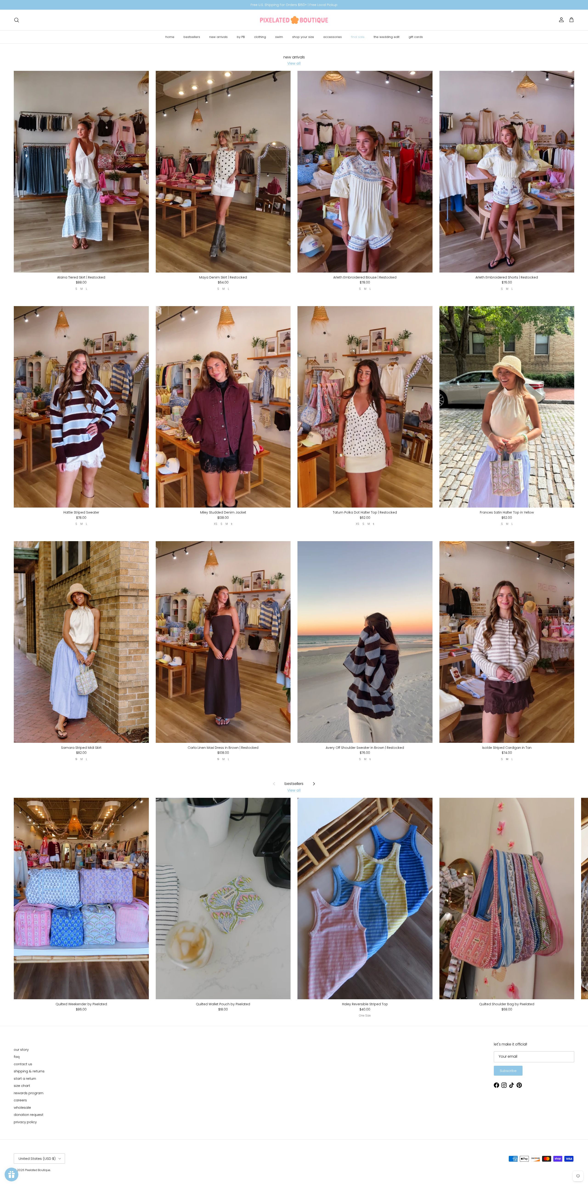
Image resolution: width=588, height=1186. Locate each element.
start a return (25, 1078)
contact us (23, 1064)
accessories (332, 37)
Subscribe (508, 1070)
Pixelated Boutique (37, 1170)
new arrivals (218, 37)
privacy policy (25, 1122)
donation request (28, 1114)
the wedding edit (386, 37)
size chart (22, 1085)
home (169, 37)
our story (21, 1049)
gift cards (416, 37)
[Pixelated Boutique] (294, 20)
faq (17, 1056)
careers (20, 1100)
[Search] (16, 20)
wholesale (22, 1107)
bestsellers (192, 37)
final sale (358, 37)
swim (279, 37)
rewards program (28, 1093)
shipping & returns (29, 1071)
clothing (260, 37)
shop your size (303, 37)
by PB (241, 37)
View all (294, 63)
